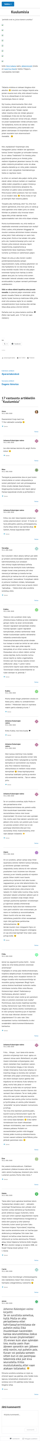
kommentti (30, 1430)
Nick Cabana (11, 66)
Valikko (9, 4)
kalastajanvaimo (9, 358)
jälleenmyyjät (26, 66)
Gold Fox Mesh (10, 69)
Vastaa (36, 432)
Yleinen (31, 358)
